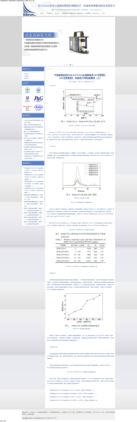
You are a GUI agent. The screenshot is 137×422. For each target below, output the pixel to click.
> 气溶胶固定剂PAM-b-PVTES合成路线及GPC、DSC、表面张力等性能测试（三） (33, 177)
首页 (56, 69)
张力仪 (57, 13)
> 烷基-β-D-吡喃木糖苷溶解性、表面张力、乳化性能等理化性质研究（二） (32, 218)
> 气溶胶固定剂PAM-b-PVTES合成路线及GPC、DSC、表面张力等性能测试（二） (33, 184)
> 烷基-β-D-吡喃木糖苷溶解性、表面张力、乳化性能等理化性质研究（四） (32, 209)
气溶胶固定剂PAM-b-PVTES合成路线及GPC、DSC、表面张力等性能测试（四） (73, 400)
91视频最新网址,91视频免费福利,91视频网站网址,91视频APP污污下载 (17, 0)
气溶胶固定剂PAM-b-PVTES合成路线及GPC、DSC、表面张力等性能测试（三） (72, 397)
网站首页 (25, 412)
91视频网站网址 (65, 14)
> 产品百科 (25, 78)
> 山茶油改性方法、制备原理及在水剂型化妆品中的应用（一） (33, 157)
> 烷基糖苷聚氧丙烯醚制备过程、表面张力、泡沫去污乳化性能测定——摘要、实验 (33, 204)
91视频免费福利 (42, 412)
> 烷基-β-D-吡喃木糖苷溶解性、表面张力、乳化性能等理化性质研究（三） (32, 214)
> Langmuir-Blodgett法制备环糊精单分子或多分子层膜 (33, 121)
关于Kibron (96, 13)
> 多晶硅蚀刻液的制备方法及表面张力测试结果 (33, 135)
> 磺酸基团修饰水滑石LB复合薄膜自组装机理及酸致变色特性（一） (33, 128)
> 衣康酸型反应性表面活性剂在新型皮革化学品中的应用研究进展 (33, 144)
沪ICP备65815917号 (50, 418)
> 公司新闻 (25, 74)
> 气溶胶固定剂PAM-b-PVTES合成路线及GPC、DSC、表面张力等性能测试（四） (33, 170)
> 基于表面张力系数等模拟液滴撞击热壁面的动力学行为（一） (33, 148)
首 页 (41, 13)
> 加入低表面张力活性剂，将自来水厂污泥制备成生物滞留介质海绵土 (33, 153)
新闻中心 (26, 69)
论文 (103, 13)
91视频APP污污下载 (72, 14)
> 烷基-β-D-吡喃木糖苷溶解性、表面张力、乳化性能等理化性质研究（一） (32, 223)
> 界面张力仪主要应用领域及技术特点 (32, 124)
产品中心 (49, 13)
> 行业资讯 (25, 76)
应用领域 (88, 13)
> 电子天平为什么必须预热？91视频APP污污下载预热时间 (33, 139)
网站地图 (31, 414)
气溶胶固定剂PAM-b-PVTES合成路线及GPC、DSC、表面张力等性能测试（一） (72, 390)
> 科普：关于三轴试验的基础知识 (31, 131)
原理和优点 (80, 13)
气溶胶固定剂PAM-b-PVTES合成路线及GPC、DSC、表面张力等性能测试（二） (73, 393)
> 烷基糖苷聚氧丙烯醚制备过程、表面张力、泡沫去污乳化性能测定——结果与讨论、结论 (33, 197)
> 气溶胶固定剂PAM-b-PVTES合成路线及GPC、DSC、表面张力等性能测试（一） (33, 190)
